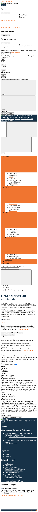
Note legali (8, 465)
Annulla (4, 113)
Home (6, 286)
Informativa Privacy (11, 467)
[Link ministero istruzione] (9, 3)
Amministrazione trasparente (13, 478)
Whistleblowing (9, 474)
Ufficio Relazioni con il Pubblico (15, 469)
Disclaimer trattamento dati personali (12, 495)
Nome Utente (23, 15)
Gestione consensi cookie (12, 476)
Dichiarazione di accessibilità (14, 471)
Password (22, 17)
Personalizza (5, 333)
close (3, 153)
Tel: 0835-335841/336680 (15, 435)
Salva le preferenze (15, 417)
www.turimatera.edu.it (8, 365)
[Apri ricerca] (21, 129)
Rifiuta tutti (16, 333)
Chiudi (3, 65)
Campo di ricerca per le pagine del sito (12, 266)
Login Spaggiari (15, 52)
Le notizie (8, 289)
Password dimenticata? (8, 20)
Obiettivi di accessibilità (12, 472)
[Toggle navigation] (16, 144)
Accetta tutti (8, 335)
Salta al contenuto (6, 1)
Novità (7, 287)
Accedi (3, 5)
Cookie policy (9, 464)
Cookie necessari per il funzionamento (13, 356)
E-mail (21, 45)
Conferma (10, 113)
